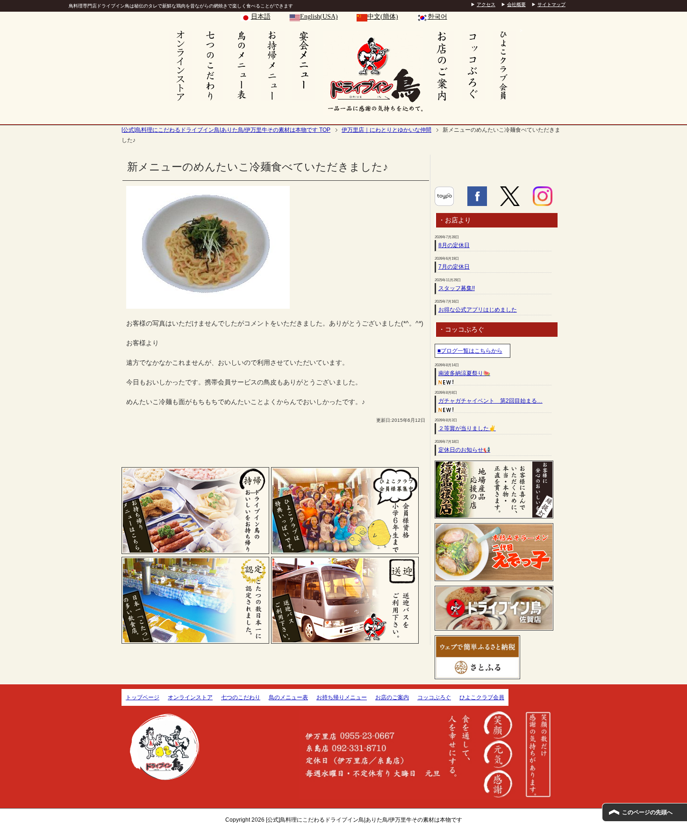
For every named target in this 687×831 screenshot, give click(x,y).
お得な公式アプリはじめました (477, 309)
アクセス (486, 4)
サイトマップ (551, 4)
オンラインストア (190, 697)
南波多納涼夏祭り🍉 (464, 373)
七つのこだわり (240, 697)
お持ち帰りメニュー (341, 697)
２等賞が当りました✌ (467, 428)
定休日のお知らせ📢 (464, 450)
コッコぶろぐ (434, 697)
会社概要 (516, 4)
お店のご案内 (392, 697)
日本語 (261, 16)
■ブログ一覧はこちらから (469, 351)
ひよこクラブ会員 (481, 697)
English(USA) (319, 16)
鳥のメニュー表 (288, 697)
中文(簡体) (382, 16)
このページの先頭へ (647, 812)
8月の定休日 (454, 245)
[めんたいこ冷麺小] (208, 303)
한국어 (437, 16)
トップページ (142, 697)
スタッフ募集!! (456, 288)
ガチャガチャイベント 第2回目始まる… (490, 401)
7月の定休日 (454, 266)
